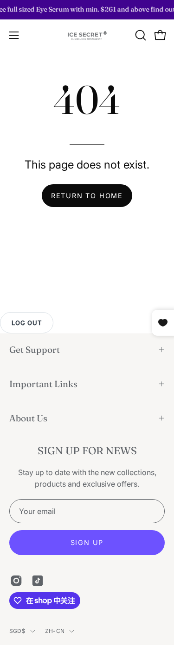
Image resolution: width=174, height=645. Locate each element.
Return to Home (87, 196)
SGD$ (17, 630)
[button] (139, 35)
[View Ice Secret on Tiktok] (38, 581)
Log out (27, 322)
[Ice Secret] (87, 35)
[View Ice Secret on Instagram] (16, 581)
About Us (28, 418)
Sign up (87, 542)
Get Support (34, 349)
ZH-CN (54, 630)
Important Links (43, 383)
